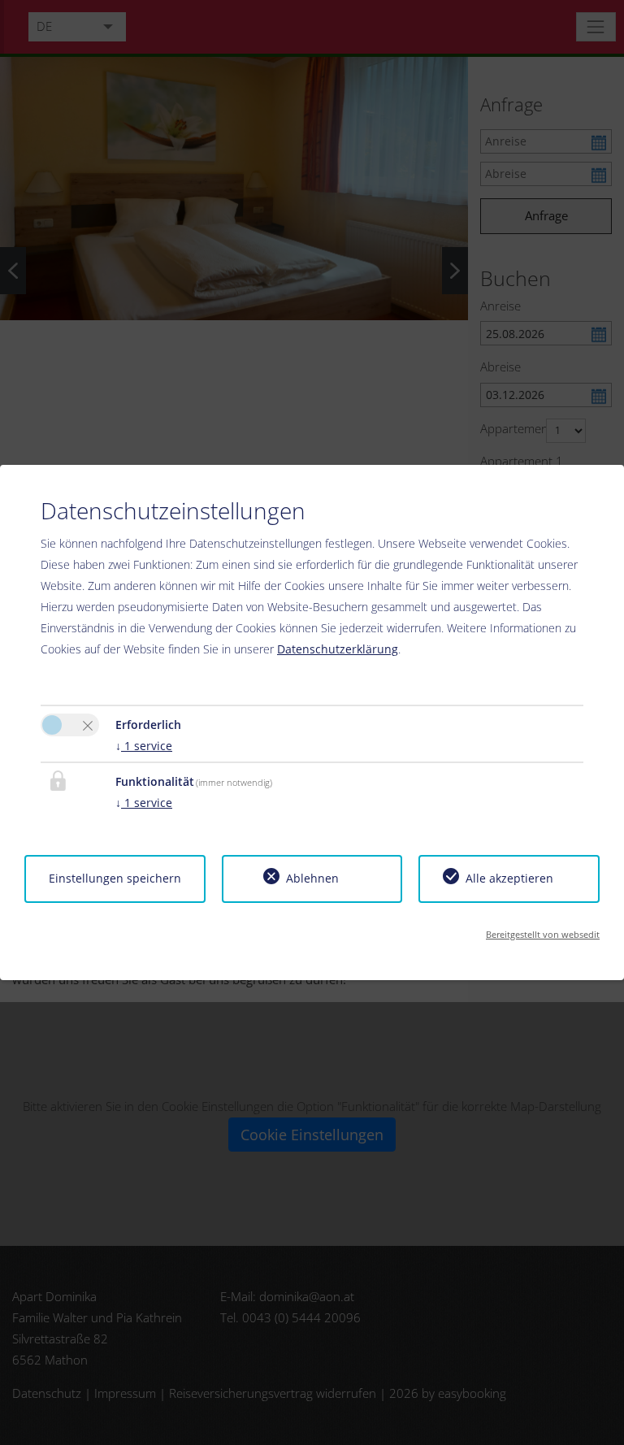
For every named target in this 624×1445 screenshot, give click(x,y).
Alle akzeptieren (509, 878)
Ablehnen (312, 878)
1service (143, 745)
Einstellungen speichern (115, 878)
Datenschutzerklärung (337, 649)
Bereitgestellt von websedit (543, 934)
